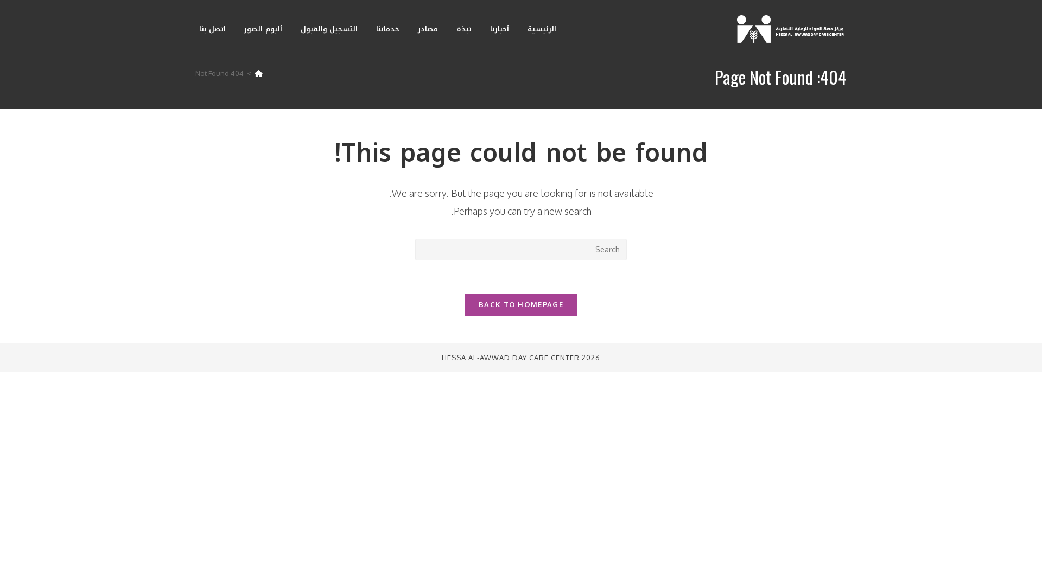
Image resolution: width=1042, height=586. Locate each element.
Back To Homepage (521, 304)
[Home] (259, 73)
